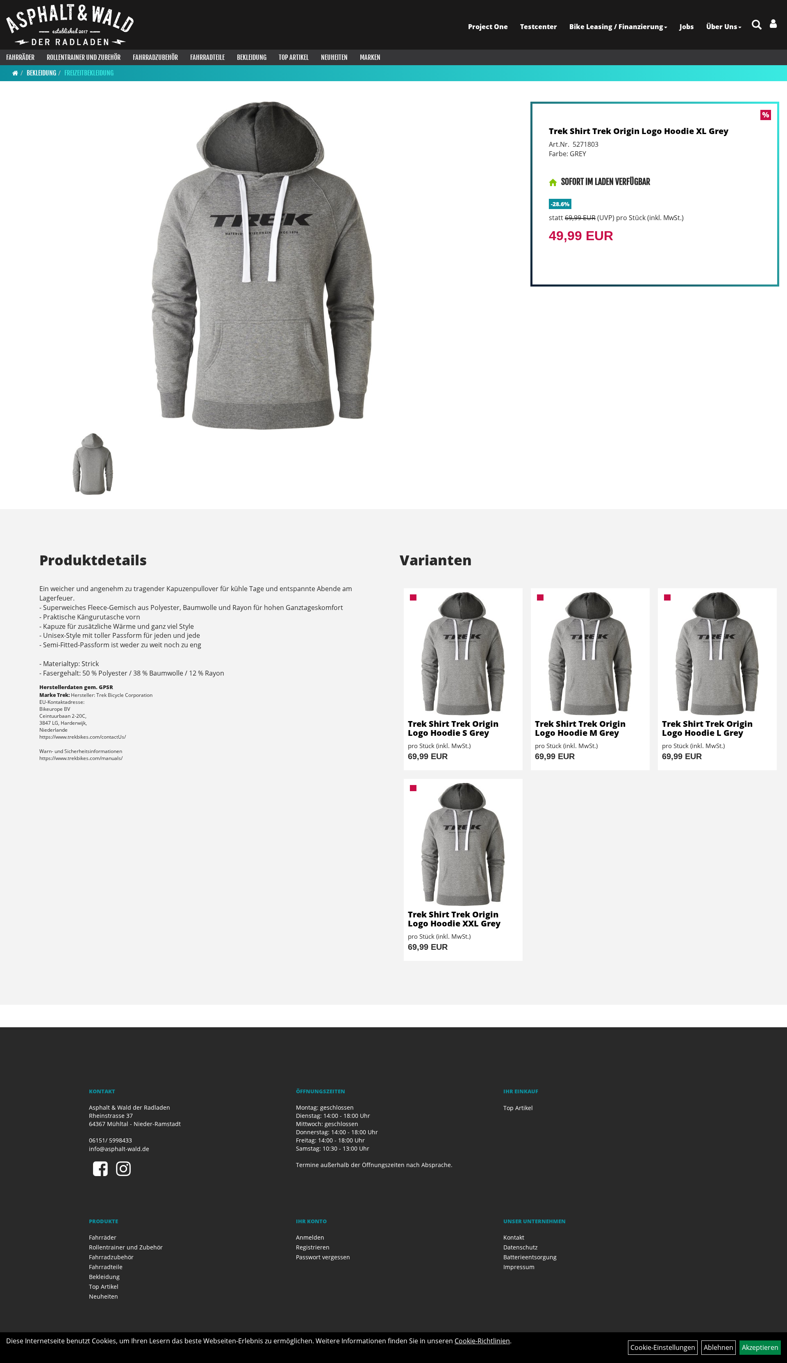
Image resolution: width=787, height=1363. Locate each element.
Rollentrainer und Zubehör (84, 57)
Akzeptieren (760, 1347)
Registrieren (313, 1247)
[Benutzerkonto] (773, 23)
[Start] (15, 73)
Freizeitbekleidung (89, 73)
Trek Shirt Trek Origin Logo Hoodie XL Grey (638, 131)
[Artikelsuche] (757, 25)
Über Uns (721, 26)
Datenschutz (520, 1247)
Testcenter (538, 26)
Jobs (687, 26)
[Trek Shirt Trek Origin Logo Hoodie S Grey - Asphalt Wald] (463, 653)
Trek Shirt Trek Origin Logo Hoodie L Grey (707, 728)
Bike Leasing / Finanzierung (616, 26)
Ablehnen (718, 1347)
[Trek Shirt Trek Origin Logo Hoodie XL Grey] (263, 266)
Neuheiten (334, 57)
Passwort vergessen (323, 1257)
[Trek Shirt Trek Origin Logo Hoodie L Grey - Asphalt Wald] (717, 653)
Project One (488, 26)
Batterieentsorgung (530, 1257)
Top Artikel (294, 57)
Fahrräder (20, 57)
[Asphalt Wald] (70, 24)
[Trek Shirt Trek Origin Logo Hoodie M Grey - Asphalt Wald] (590, 653)
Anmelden (310, 1237)
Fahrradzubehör (155, 57)
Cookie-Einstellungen (662, 1347)
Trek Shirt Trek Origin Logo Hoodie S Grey (453, 728)
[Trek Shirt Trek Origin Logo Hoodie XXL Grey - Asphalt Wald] (463, 844)
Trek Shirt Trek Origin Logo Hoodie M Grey (580, 728)
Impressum (519, 1267)
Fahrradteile (207, 57)
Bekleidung (251, 57)
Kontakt (513, 1237)
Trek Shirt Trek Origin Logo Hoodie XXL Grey (454, 919)
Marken (370, 57)
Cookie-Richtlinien (482, 1340)
